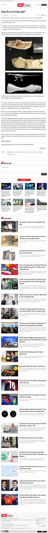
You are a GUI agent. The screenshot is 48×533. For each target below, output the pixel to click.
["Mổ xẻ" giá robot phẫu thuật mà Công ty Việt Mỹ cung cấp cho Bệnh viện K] (6, 202)
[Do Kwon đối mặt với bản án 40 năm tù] (9, 442)
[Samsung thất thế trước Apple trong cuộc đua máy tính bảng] (9, 399)
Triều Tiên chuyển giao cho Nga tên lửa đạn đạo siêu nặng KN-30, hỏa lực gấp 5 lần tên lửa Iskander (29, 209)
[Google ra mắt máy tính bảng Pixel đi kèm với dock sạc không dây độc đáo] (9, 241)
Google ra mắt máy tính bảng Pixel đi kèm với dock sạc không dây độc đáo (32, 237)
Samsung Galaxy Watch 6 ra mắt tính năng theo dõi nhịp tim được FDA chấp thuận (32, 410)
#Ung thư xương (10, 152)
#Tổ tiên (13, 154)
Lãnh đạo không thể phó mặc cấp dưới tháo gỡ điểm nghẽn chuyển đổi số (17, 193)
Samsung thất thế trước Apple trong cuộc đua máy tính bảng (32, 396)
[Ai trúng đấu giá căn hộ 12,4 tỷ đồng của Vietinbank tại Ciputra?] (18, 202)
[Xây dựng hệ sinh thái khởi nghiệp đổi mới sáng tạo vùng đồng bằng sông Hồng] (9, 327)
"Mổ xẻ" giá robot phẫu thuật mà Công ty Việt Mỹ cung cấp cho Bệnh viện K (5, 209)
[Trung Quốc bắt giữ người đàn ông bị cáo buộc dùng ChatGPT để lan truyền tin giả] (9, 313)
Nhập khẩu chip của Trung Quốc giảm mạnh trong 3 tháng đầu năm (33, 296)
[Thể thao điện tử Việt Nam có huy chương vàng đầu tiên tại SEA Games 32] (9, 499)
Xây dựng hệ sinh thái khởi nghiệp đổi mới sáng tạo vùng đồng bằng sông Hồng (32, 324)
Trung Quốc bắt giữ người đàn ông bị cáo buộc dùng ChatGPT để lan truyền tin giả (32, 310)
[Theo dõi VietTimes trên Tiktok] (44, 525)
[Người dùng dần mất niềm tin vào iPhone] (9, 370)
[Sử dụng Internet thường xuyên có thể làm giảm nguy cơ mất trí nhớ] (9, 428)
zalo (40, 525)
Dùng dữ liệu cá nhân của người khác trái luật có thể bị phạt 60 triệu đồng (29, 193)
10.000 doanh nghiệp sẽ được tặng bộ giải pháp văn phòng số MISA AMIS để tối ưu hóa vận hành (33, 340)
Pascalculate (5, 15)
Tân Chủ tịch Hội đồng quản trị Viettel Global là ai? (31, 353)
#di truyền (40, 152)
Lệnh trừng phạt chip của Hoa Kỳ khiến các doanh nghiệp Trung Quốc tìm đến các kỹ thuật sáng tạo (32, 267)
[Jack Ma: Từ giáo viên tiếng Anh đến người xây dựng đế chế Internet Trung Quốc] (42, 186)
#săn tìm (29, 152)
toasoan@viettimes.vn (42, 518)
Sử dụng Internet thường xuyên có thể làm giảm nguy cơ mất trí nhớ (32, 424)
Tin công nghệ (6, 218)
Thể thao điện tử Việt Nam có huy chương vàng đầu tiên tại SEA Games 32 (32, 496)
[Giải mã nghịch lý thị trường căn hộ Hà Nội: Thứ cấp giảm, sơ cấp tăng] (42, 202)
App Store (39, 531)
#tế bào (9, 154)
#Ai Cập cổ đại (17, 152)
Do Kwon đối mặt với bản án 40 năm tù (31, 438)
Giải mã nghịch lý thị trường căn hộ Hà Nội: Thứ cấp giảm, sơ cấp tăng (41, 209)
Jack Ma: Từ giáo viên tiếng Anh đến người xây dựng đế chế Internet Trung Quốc (41, 193)
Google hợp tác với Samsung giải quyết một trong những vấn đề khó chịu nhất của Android (32, 454)
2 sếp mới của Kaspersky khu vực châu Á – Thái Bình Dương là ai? (32, 482)
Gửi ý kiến (44, 174)
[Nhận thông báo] (36, 5)
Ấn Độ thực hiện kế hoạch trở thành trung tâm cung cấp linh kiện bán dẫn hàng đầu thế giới (32, 281)
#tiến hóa (34, 152)
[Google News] (44, 15)
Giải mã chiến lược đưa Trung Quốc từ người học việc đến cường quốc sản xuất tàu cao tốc (6, 193)
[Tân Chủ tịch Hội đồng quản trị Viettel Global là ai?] (9, 356)
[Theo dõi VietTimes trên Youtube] (42, 525)
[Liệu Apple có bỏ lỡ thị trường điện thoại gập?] (9, 226)
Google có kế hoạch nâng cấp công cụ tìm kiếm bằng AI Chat (32, 467)
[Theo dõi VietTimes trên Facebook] (38, 525)
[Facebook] (37, 15)
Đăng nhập (44, 4)
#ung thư (24, 152)
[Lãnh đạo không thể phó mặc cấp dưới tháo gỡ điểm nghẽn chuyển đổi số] (18, 186)
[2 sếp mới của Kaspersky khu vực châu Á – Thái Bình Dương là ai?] (9, 485)
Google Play (44, 531)
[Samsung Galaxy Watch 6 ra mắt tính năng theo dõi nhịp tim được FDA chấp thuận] (9, 413)
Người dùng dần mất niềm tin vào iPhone (32, 366)
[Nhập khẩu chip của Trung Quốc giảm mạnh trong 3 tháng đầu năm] (9, 299)
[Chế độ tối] (39, 5)
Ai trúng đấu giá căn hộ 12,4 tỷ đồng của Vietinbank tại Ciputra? (17, 209)
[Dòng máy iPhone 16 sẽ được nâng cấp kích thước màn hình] (9, 385)
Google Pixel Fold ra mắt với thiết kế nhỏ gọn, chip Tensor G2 (32, 252)
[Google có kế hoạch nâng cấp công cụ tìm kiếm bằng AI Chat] (9, 471)
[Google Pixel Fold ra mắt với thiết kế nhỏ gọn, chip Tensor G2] (9, 255)
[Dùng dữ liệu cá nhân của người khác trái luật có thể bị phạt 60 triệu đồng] (30, 186)
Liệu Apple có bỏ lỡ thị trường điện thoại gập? (32, 223)
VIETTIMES (24, 5)
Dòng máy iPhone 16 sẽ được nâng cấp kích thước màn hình (32, 382)
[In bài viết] (40, 15)
